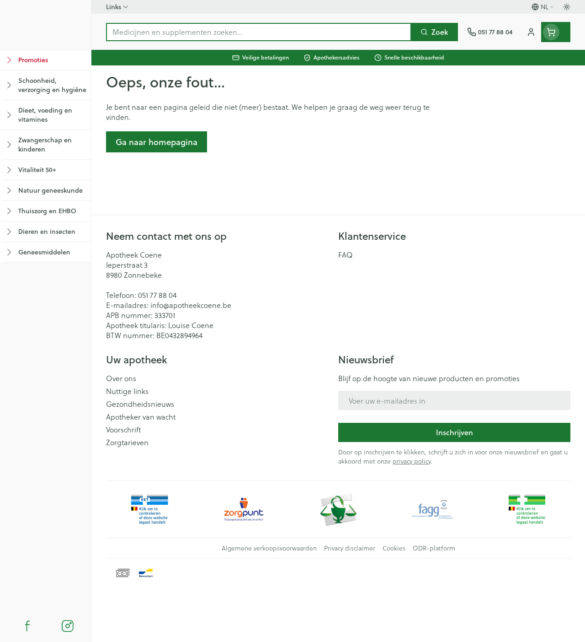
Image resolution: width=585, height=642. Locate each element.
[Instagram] (67, 626)
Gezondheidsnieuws (140, 404)
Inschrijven (454, 432)
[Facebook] (27, 626)
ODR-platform (434, 548)
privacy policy (412, 461)
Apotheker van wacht (141, 417)
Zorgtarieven (127, 442)
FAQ (345, 255)
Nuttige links (127, 391)
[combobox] (258, 32)
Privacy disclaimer (349, 548)
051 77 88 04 (157, 295)
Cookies (394, 548)
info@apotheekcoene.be (190, 305)
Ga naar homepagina (156, 142)
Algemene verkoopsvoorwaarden (269, 548)
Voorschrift (123, 430)
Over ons (121, 378)
